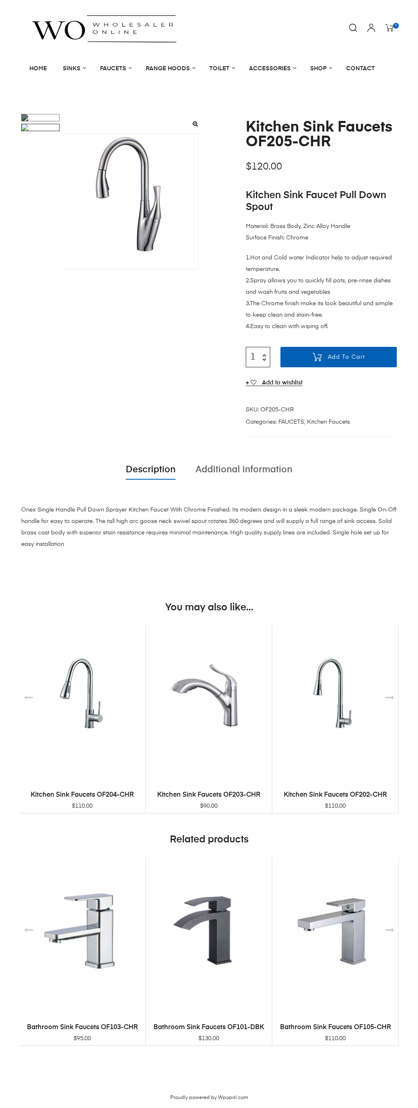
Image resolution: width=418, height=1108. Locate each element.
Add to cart (346, 357)
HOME (38, 68)
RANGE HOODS (168, 68)
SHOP (318, 68)
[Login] (371, 29)
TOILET (219, 68)
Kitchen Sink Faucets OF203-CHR (208, 795)
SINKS (71, 68)
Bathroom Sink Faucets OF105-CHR (335, 1027)
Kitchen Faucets (328, 422)
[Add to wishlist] (135, 635)
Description (151, 469)
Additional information (244, 469)
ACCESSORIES (270, 68)
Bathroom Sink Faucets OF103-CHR (82, 1027)
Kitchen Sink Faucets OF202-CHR (335, 795)
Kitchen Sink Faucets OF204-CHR (82, 795)
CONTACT (360, 68)
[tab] (151, 470)
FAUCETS (113, 68)
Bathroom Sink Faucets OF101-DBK (208, 1027)
